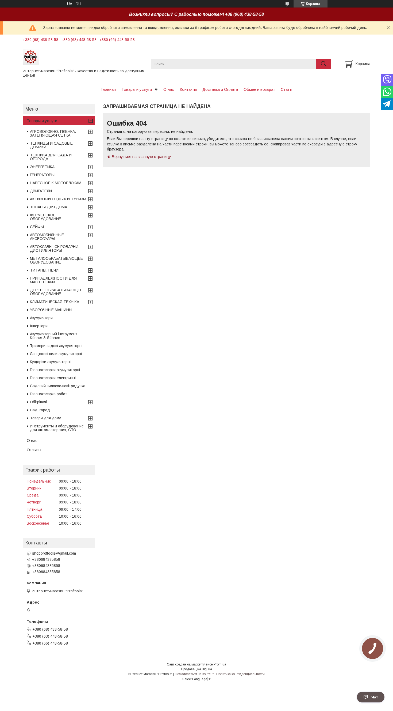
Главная (108, 89)
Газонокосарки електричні (53, 378)
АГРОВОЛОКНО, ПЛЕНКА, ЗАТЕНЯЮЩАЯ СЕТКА (53, 133)
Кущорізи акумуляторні (50, 362)
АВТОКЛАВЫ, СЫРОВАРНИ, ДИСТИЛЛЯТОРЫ (54, 248)
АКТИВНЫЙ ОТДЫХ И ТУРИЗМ (58, 199)
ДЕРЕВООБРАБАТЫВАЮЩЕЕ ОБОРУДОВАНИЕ (56, 292)
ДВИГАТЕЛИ (41, 191)
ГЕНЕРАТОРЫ (42, 175)
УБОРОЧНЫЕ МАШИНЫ (51, 310)
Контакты (188, 89)
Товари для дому (45, 418)
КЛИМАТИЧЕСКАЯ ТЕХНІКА (54, 302)
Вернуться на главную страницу (141, 156)
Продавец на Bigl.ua (196, 669)
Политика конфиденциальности (240, 674)
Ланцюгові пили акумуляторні (56, 354)
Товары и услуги (136, 89)
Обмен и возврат (259, 89)
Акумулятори (41, 318)
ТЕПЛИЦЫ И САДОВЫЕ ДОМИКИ (51, 145)
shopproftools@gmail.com (54, 553)
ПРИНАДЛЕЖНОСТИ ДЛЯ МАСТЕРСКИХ (53, 280)
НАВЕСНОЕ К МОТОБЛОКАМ (55, 183)
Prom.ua (220, 664)
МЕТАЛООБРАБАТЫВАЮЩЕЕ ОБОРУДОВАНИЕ (56, 260)
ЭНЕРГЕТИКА (42, 167)
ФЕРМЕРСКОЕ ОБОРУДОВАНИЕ (45, 217)
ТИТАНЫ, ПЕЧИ (44, 270)
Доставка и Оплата (220, 89)
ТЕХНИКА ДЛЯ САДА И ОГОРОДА (51, 157)
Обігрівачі (38, 402)
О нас (168, 89)
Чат (374, 697)
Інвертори (39, 326)
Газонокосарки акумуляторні (55, 370)
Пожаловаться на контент (194, 674)
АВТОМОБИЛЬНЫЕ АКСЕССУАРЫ (47, 237)
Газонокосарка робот (48, 394)
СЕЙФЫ (37, 227)
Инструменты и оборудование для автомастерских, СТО (57, 428)
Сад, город (40, 410)
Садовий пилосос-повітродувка (57, 386)
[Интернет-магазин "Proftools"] (83, 57)
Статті (286, 89)
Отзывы (34, 449)
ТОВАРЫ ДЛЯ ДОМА (48, 207)
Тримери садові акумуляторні (56, 346)
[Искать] (323, 64)
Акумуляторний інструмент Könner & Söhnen (53, 336)
